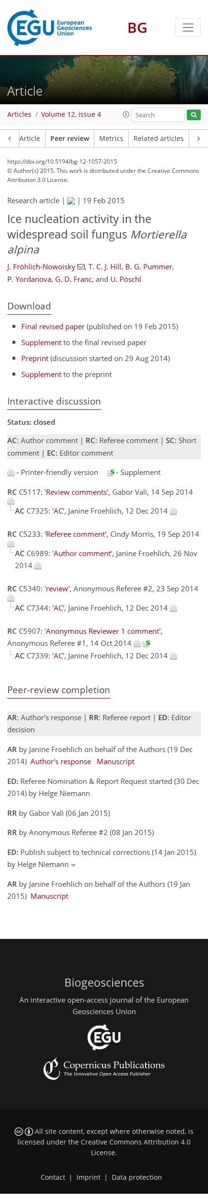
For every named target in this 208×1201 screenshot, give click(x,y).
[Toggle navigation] (188, 27)
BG (137, 27)
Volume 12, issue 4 (71, 114)
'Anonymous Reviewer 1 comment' (103, 631)
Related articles (159, 138)
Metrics (111, 138)
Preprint (34, 358)
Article (29, 138)
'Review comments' (76, 492)
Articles (19, 114)
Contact (53, 1177)
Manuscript (115, 761)
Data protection (137, 1177)
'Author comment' (82, 553)
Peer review (69, 138)
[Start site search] (194, 115)
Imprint (88, 1177)
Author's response (60, 761)
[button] (126, 114)
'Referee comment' (75, 534)
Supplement (41, 342)
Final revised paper (53, 326)
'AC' (58, 511)
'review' (57, 588)
